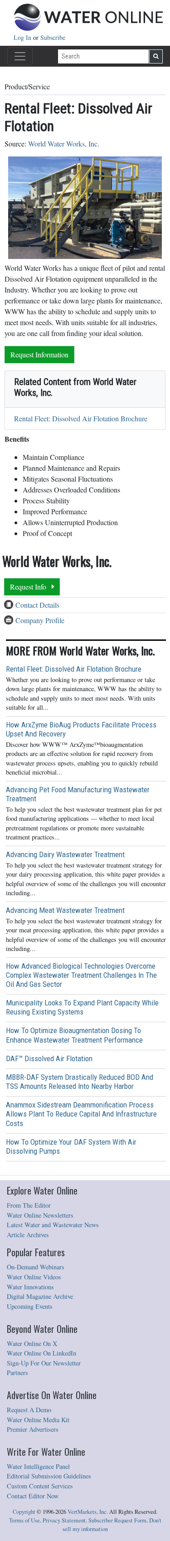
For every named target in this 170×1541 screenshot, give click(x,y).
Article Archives (28, 1234)
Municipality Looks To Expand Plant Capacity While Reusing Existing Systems (82, 1007)
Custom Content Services (40, 1486)
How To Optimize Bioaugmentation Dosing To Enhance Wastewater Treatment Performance (74, 1035)
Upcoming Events (30, 1306)
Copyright (24, 1512)
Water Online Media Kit (38, 1419)
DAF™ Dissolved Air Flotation (49, 1058)
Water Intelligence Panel (38, 1466)
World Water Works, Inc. (63, 143)
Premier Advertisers (32, 1429)
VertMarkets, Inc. (88, 1512)
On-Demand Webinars (35, 1267)
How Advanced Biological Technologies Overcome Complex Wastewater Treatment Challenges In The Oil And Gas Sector (81, 975)
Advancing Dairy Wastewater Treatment (65, 854)
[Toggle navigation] (20, 56)
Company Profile (39, 620)
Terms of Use (24, 1520)
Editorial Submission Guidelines (49, 1476)
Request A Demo (29, 1409)
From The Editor (29, 1205)
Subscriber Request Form (117, 1520)
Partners (17, 1372)
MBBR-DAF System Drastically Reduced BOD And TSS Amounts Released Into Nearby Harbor (79, 1082)
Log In (23, 37)
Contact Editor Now (32, 1496)
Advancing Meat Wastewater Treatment (65, 910)
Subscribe (52, 37)
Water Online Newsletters (40, 1215)
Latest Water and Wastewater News (53, 1224)
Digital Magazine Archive (40, 1296)
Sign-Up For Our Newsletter (44, 1363)
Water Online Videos (34, 1277)
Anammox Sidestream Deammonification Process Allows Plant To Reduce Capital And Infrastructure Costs (81, 1113)
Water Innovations (30, 1287)
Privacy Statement (64, 1520)
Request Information (39, 354)
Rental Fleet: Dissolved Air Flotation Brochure (80, 418)
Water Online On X (32, 1343)
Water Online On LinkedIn (41, 1353)
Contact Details (37, 605)
